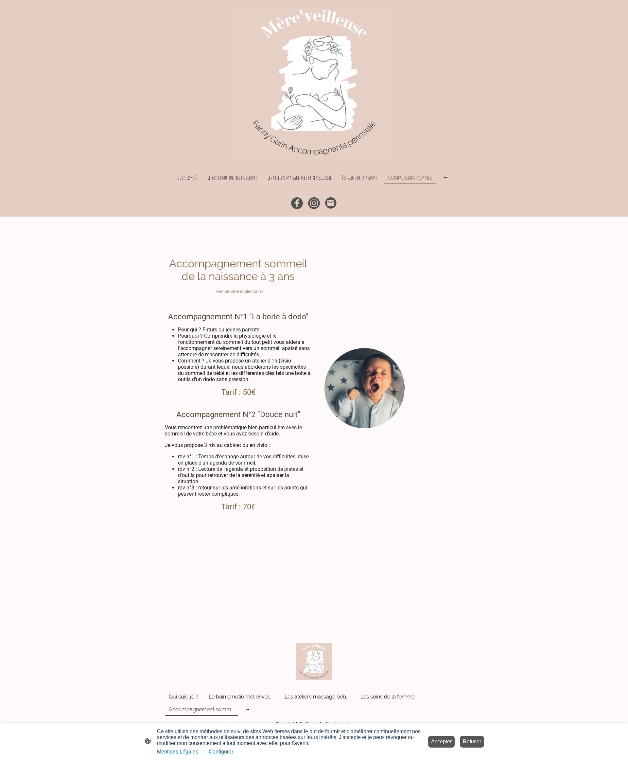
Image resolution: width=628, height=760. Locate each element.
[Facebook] (297, 203)
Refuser (472, 741)
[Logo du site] (314, 82)
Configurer (221, 751)
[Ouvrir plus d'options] (445, 177)
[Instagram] (314, 203)
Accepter (441, 741)
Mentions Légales (177, 751)
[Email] (331, 203)
